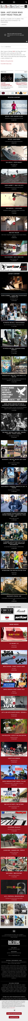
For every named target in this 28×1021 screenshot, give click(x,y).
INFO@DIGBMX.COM (15, 955)
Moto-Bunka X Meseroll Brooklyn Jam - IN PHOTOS (14, 487)
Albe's (2, 998)
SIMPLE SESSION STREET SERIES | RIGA (14, 689)
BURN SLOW (18, 984)
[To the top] (14, 931)
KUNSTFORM (19, 987)
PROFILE (16, 988)
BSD (14, 984)
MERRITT (8, 988)
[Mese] (21, 611)
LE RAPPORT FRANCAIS (14, 827)
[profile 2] (21, 920)
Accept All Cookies (14, 1017)
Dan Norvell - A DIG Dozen (14, 208)
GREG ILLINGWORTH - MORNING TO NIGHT (21, 83)
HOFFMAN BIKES (4, 987)
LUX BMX (24, 987)
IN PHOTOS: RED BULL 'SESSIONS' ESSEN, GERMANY (14, 349)
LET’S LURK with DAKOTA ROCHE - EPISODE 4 (14, 712)
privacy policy (12, 1007)
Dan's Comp (13, 998)
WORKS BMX (19, 991)
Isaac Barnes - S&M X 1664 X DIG (14, 257)
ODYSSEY (12, 988)
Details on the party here (7, 61)
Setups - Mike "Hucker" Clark (14, 116)
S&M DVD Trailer (14, 232)
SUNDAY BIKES (17, 990)
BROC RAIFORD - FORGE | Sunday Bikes (14, 666)
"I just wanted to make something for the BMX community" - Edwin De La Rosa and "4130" (14, 515)
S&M (14, 51)
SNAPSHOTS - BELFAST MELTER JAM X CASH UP (14, 460)
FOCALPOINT (22, 986)
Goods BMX (24, 998)
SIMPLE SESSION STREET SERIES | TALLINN (14, 781)
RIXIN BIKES (4, 990)
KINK (15, 987)
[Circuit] (7, 611)
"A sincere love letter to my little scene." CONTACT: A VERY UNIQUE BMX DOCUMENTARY (14, 543)
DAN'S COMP (16, 986)
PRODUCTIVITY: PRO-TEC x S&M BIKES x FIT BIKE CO (14, 376)
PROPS (20, 988)
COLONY (4, 986)
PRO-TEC (25, 988)
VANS (14, 991)
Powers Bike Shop (10, 999)
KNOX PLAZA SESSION (14, 758)
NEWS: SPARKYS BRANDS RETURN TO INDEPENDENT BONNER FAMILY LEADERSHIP (14, 404)
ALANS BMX (4, 984)
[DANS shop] (21, 617)
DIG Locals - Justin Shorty (14, 162)
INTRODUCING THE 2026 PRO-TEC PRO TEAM (14, 570)
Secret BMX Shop (19, 999)
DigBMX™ (22, 934)
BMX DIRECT (10, 984)
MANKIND (3, 988)
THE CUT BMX (10, 986)
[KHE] (14, 6)
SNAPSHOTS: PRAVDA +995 (14, 596)
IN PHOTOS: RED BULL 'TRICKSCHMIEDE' (14, 322)
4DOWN (24, 991)
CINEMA (23, 984)
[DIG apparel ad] (14, 93)
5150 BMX (19, 998)
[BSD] (21, 909)
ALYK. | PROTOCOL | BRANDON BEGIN (14, 896)
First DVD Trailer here (6, 63)
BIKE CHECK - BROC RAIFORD (14, 873)
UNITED (11, 991)
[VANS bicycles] (7, 617)
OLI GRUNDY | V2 (14, 643)
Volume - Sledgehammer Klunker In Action (6, 84)
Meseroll (3, 999)
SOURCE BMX (10, 990)
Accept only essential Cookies (14, 1013)
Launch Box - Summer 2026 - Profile (14, 850)
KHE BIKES (11, 987)
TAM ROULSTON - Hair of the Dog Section (14, 735)
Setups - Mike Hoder (14, 139)
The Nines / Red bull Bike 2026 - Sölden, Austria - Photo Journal (14, 433)
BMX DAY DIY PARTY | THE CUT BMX (14, 804)
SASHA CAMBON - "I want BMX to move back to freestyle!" (14, 296)
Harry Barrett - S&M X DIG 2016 (14, 185)
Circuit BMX (7, 998)
